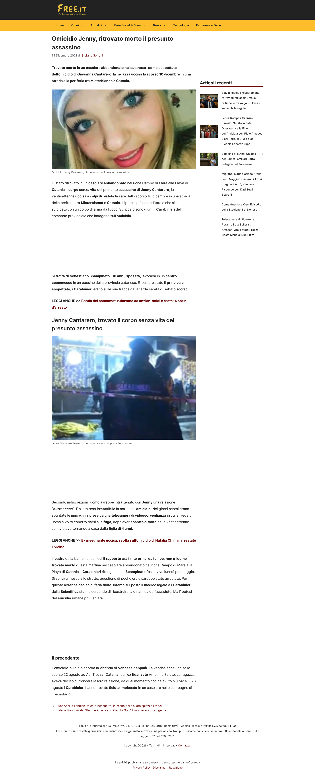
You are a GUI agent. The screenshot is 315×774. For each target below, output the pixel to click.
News (157, 25)
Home (59, 25)
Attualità (96, 25)
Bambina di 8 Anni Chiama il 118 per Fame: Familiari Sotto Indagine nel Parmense (242, 159)
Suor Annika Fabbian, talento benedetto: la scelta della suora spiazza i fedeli (109, 706)
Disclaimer (160, 767)
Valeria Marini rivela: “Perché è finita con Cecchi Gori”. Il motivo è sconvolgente (111, 710)
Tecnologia (181, 25)
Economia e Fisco (208, 25)
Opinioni (77, 25)
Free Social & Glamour (130, 25)
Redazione (176, 767)
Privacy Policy (142, 767)
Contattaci (184, 745)
